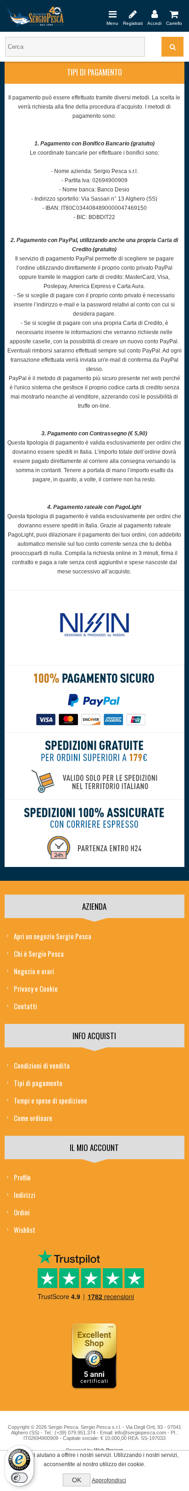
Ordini (22, 1212)
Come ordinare (33, 1118)
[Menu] (112, 14)
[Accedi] (154, 14)
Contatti (25, 1006)
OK (76, 1480)
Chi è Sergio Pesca (39, 953)
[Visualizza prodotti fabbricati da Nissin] (94, 625)
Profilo (22, 1177)
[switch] (19, 1478)
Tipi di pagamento (38, 1083)
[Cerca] (172, 47)
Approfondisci (109, 1480)
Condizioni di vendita (42, 1065)
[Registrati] (133, 14)
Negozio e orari (34, 971)
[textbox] (75, 47)
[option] (94, 627)
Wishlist (24, 1230)
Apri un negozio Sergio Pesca (52, 936)
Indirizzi (24, 1195)
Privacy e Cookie (36, 988)
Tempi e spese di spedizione (50, 1100)
